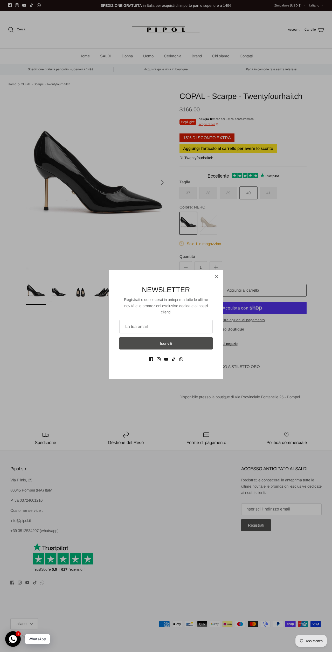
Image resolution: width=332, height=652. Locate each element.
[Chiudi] (216, 276)
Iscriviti (166, 343)
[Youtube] (166, 359)
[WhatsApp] (181, 359)
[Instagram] (159, 359)
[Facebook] (151, 359)
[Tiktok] (174, 359)
